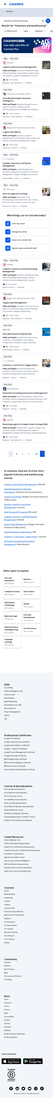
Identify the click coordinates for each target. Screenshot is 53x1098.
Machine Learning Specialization (16, 813)
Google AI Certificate (12, 738)
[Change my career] (26, 231)
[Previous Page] (10, 454)
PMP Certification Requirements (16, 864)
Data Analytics (9, 698)
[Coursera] (16, 4)
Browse (9, 11)
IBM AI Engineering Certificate (15, 759)
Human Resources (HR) (12, 705)
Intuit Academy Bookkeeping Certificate (19, 769)
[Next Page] (42, 454)
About (6, 891)
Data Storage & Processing (16, 512)
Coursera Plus (9, 908)
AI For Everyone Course (13, 796)
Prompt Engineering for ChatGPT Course (19, 817)
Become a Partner (11, 932)
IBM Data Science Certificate (15, 766)
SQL (5, 718)
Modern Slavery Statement (14, 1034)
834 (36, 454)
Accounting (8, 687)
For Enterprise (9, 922)
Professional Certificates (13, 911)
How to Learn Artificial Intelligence (17, 861)
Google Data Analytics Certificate (17, 745)
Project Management (12, 712)
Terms (6, 1006)
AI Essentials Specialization (14, 789)
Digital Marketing (10, 701)
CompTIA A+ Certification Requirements (19, 847)
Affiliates (7, 1030)
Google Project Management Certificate (19, 752)
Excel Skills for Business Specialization (19, 806)
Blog (6, 972)
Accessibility (9, 1016)
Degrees (7, 918)
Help (6, 1013)
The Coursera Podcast (12, 976)
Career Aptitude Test (12, 840)
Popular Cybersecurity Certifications (18, 867)
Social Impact (9, 935)
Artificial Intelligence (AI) (13, 691)
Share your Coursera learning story (17, 871)
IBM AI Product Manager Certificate (17, 762)
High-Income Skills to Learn (14, 857)
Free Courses (9, 939)
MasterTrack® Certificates (14, 915)
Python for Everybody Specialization (18, 820)
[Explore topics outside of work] (26, 248)
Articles (7, 1023)
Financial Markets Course (13, 810)
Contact (7, 1020)
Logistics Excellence (13, 496)
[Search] (48, 21)
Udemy (7, 942)
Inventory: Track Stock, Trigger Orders (21, 536)
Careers (7, 901)
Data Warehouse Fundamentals (18, 532)
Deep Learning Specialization (15, 803)
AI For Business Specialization (15, 792)
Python (7, 715)
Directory (7, 1027)
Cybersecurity (9, 694)
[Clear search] (43, 21)
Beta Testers (9, 969)
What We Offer (9, 894)
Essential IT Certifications (14, 854)
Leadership (8, 897)
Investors (7, 1003)
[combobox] (21, 21)
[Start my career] (26, 223)
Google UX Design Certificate (15, 755)
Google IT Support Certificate (15, 749)
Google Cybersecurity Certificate (17, 742)
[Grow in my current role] (26, 240)
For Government (10, 925)
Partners (7, 966)
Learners (7, 962)
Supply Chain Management (16, 524)
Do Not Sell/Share (11, 1037)
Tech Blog (8, 979)
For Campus (8, 929)
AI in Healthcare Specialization (15, 799)
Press (6, 999)
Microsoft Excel (10, 708)
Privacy (7, 1009)
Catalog (7, 904)
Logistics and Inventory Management (20, 484)
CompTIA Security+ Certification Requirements (22, 850)
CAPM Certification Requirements (17, 843)
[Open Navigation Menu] (5, 4)
